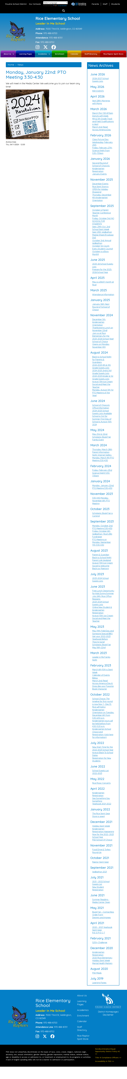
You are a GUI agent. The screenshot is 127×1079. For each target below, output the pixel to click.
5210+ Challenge (99, 942)
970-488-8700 (50, 33)
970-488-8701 (56, 37)
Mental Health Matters (102, 963)
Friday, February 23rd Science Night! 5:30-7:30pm (102, 473)
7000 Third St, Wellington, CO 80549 (64, 28)
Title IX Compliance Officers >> (108, 1058)
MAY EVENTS (98, 91)
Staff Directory (91, 54)
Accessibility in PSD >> (104, 1061)
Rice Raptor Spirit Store (113, 54)
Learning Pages (25, 54)
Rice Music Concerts (101, 783)
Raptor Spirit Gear (100, 862)
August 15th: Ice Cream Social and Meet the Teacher (102, 618)
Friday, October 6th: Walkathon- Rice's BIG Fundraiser (102, 534)
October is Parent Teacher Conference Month (101, 213)
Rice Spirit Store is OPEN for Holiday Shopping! (100, 189)
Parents (95, 4)
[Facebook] (53, 48)
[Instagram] (38, 48)
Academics (42, 54)
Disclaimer (108, 1014)
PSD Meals (97, 973)
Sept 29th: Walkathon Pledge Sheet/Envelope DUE (102, 235)
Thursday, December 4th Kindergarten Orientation (101, 198)
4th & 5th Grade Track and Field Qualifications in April (103, 121)
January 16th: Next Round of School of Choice (101, 307)
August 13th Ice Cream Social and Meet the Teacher (102, 384)
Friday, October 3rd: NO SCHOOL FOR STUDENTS (103, 221)
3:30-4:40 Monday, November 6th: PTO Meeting (101, 501)
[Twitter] (45, 48)
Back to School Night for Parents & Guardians (101, 360)
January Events (99, 174)
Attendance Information (103, 294)
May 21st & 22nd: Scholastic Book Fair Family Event (101, 437)
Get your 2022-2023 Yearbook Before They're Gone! (101, 639)
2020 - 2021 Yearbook (102, 927)
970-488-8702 (47, 42)
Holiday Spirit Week (101, 826)
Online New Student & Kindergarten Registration (102, 610)
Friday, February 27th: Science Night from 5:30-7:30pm (102, 150)
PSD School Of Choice (102, 840)
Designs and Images (101, 917)
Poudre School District (16, 4)
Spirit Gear (97, 930)
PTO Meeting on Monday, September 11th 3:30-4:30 (101, 542)
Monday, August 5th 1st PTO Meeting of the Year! (102, 393)
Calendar (74, 54)
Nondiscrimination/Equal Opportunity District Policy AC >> (107, 1051)
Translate (62, 5)
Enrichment (59, 54)
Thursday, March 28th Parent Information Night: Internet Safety (102, 452)
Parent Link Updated (101, 560)
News (20, 64)
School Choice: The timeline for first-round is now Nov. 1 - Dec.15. (102, 701)
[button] (63, 10)
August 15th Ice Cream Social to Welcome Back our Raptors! (102, 566)
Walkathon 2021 (99, 872)
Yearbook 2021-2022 (101, 804)
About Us (7, 54)
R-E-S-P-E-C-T (98, 932)
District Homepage (107, 1011)
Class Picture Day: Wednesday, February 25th (102, 142)
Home (11, 64)
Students (115, 4)
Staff (105, 4)
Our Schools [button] (35, 4)
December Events (100, 183)
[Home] (16, 31)
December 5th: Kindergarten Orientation (99, 322)
